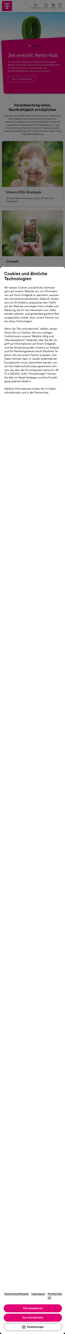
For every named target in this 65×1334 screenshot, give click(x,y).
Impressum (38, 1294)
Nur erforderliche (32, 1317)
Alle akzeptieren (33, 1308)
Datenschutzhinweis (16, 1294)
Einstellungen (35, 1327)
